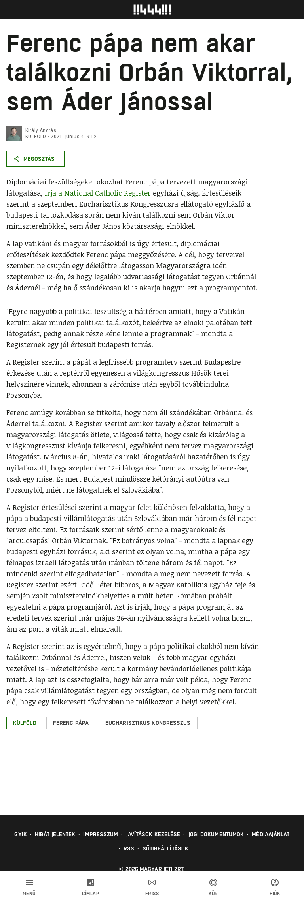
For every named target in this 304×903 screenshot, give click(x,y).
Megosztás (39, 159)
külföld (35, 136)
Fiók (275, 893)
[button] (24, 723)
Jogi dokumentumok (216, 834)
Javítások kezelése (153, 834)
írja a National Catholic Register (98, 193)
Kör (213, 893)
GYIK (20, 834)
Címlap (90, 893)
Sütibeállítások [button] (165, 848)
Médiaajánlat (270, 834)
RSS (129, 848)
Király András (40, 130)
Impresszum (100, 834)
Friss (152, 893)
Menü (29, 893)
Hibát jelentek (55, 834)
